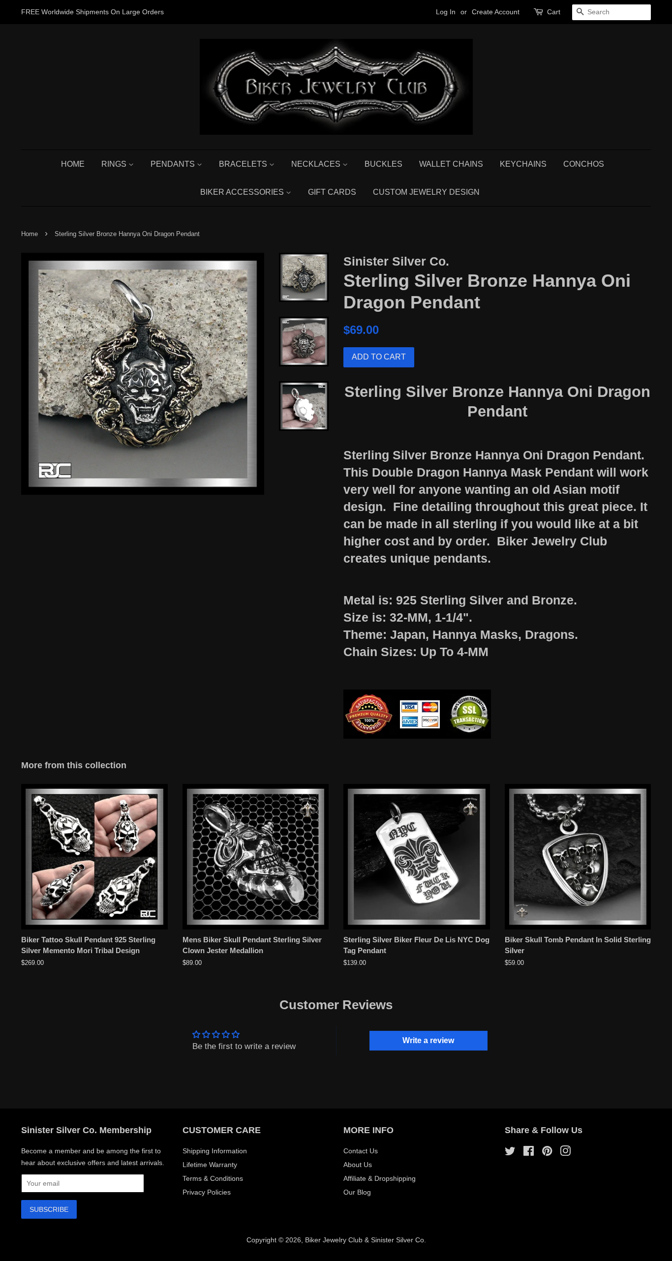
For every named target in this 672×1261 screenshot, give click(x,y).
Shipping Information (215, 1151)
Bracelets (244, 164)
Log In (446, 12)
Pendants (174, 164)
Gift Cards (332, 192)
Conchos (583, 164)
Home (73, 164)
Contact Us (360, 1151)
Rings (114, 164)
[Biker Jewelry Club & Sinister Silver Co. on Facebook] (528, 1153)
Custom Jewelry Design (426, 192)
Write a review (428, 1040)
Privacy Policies (207, 1192)
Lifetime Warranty (210, 1165)
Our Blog (357, 1192)
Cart (553, 12)
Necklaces (316, 164)
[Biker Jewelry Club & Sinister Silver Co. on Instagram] (565, 1153)
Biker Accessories (243, 192)
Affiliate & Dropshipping (379, 1178)
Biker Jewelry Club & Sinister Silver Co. (365, 1240)
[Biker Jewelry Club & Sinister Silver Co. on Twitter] (510, 1153)
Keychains (523, 164)
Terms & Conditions (213, 1178)
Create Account (495, 12)
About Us (357, 1165)
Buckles (383, 164)
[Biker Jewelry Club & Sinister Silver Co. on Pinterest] (547, 1153)
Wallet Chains (451, 164)
